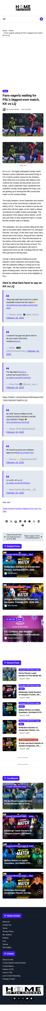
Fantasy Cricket (9, 979)
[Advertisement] (23, 64)
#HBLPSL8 (29, 453)
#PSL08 (26, 422)
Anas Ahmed (12, 605)
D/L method (7, 935)
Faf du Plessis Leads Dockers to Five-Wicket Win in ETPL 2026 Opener (30, 675)
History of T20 (8, 969)
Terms (5, 928)
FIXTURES (7, 947)
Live (4, 941)
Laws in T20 (7, 972)
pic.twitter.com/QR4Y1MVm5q (18, 378)
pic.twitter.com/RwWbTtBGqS (18, 483)
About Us (6, 922)
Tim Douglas (12, 573)
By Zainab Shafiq (13, 109)
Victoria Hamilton (14, 638)
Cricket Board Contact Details (14, 963)
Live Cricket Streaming (11, 976)
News (5, 91)
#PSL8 (9, 305)
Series (22, 689)
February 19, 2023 (15, 318)
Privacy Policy (8, 931)
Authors (6, 938)
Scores (5, 944)
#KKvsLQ (15, 305)
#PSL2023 (10, 422)
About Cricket (8, 960)
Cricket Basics (8, 966)
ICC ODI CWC (10, 619)
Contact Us (7, 925)
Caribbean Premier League (15, 587)
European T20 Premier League (16, 554)
